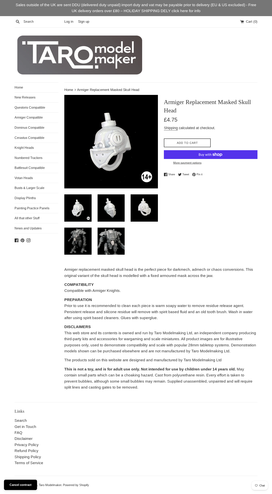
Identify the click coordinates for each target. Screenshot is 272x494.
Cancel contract (20, 484)
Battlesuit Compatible (30, 168)
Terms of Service (29, 463)
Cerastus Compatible (29, 137)
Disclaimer (23, 439)
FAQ (18, 433)
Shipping (171, 128)
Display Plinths (25, 198)
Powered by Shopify (76, 485)
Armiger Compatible (29, 117)
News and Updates (28, 228)
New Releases (25, 97)
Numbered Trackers (28, 158)
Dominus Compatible (29, 127)
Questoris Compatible (30, 107)
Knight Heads (24, 147)
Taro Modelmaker (50, 485)
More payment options (187, 162)
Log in (68, 21)
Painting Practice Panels (32, 208)
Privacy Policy (27, 445)
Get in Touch (25, 427)
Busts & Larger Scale (29, 188)
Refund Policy (26, 451)
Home (19, 87)
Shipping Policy (28, 457)
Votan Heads (24, 178)
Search (21, 420)
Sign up (83, 21)
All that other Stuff (27, 218)
